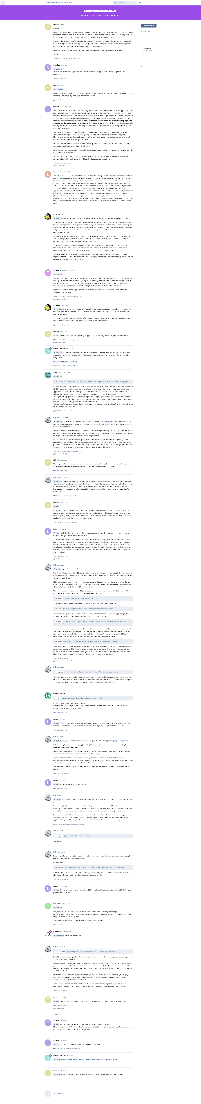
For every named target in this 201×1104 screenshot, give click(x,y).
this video (108, 421)
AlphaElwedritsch (62, 741)
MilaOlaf (59, 69)
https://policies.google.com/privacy (115, 741)
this (102, 1074)
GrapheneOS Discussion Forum (58, 2)
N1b (57, 506)
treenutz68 (60, 309)
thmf (57, 1044)
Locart (58, 569)
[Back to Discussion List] (3, 3)
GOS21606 (61, 952)
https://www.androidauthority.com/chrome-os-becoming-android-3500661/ (90, 1059)
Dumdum (59, 89)
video (65, 427)
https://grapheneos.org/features (65, 361)
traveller (59, 274)
